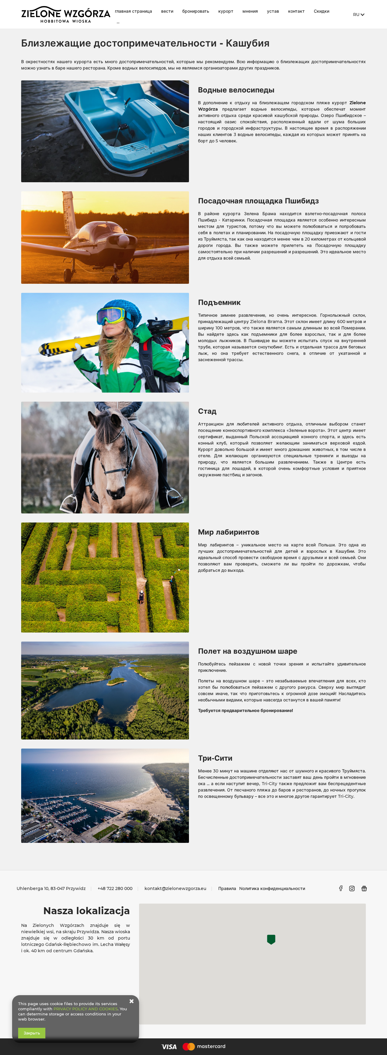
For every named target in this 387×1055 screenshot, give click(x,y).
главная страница (133, 11)
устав (273, 11)
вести (167, 11)
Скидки (321, 11)
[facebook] (340, 888)
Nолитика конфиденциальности (272, 888)
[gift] (364, 888)
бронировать (195, 11)
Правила (227, 888)
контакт (296, 11)
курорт (225, 11)
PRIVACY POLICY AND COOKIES (86, 1008)
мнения (250, 11)
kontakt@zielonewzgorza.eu (175, 888)
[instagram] (352, 888)
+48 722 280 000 (115, 888)
